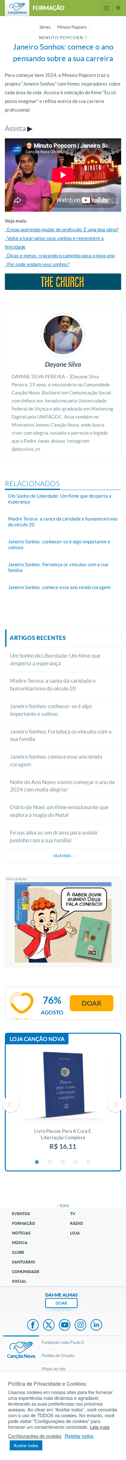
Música (19, 1243)
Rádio (76, 1223)
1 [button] (37, 1162)
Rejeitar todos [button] (79, 1436)
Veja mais (63, 856)
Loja (75, 1233)
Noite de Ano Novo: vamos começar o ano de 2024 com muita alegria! (62, 786)
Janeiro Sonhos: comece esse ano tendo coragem (56, 760)
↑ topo (63, 1206)
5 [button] (89, 1162)
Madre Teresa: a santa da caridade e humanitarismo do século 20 (53, 684)
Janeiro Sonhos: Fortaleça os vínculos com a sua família (60, 735)
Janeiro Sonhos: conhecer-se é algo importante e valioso (51, 710)
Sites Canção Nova (118, 8)
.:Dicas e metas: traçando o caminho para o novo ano (60, 255)
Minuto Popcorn (72, 27)
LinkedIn (96, 1325)
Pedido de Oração (58, 1355)
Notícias (21, 1233)
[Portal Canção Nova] (17, 8)
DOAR (61, 1303)
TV (72, 1214)
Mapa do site (54, 1368)
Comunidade (25, 1272)
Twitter (49, 1325)
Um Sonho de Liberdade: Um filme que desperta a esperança (55, 659)
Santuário (23, 1262)
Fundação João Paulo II (63, 1342)
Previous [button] (11, 1104)
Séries (45, 27)
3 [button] (63, 1162)
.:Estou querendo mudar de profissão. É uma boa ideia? (62, 229)
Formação (23, 1223)
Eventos (21, 1214)
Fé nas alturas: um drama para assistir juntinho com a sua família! (54, 836)
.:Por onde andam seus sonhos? (37, 264)
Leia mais (100, 1427)
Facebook (33, 1325)
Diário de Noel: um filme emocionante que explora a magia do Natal (59, 811)
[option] (63, 1104)
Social (19, 1281)
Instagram (80, 1325)
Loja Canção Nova (37, 1039)
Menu (106, 8)
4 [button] (76, 1162)
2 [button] (50, 1162)
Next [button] (115, 1104)
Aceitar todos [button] (26, 1445)
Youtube (64, 1325)
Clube (18, 1252)
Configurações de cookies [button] (34, 1436)
